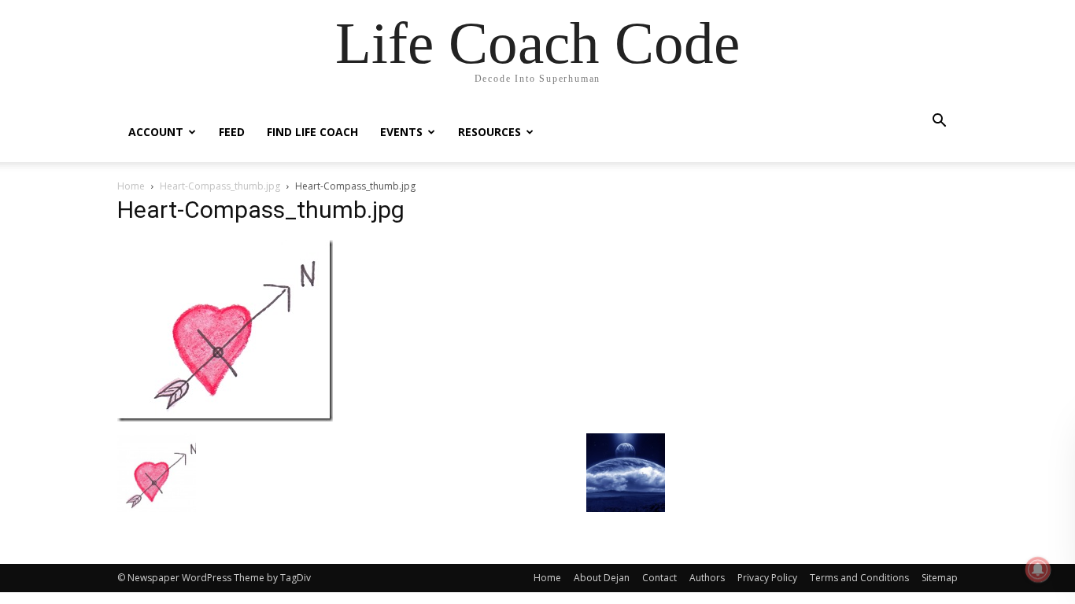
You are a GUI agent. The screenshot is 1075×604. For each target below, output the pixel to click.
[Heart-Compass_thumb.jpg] (225, 417)
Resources (489, 131)
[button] (939, 122)
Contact (659, 577)
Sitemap (940, 577)
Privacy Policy (767, 577)
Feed (232, 131)
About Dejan (602, 577)
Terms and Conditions (859, 577)
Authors (707, 577)
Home (131, 186)
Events (401, 131)
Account (155, 131)
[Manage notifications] (1038, 569)
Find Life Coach (312, 131)
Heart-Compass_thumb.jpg (220, 186)
